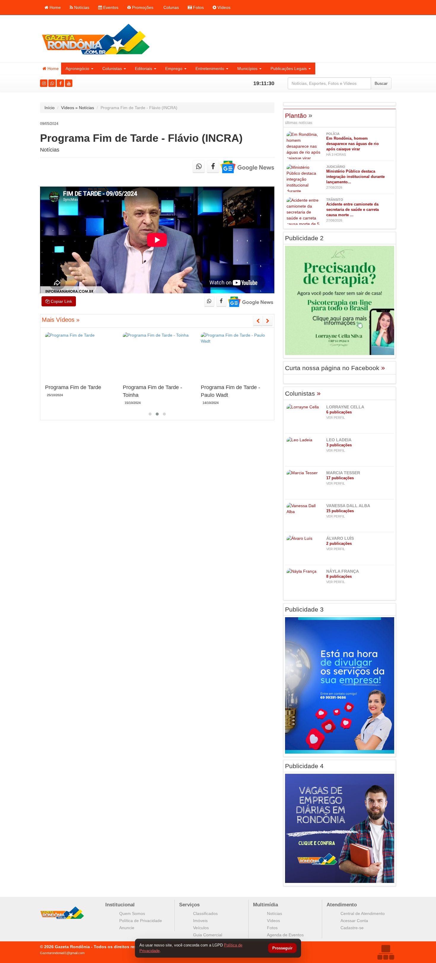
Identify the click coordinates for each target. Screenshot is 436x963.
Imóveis (200, 920)
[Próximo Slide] (268, 321)
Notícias (81, 7)
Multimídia (265, 905)
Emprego (173, 68)
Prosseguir (282, 948)
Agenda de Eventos (285, 934)
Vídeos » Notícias (77, 107)
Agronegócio (77, 68)
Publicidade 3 (304, 609)
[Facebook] (60, 83)
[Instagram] (43, 83)
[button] (150, 414)
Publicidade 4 (304, 766)
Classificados (205, 913)
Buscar (381, 83)
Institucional (120, 905)
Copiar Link (61, 301)
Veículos (201, 927)
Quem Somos (132, 913)
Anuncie (126, 927)
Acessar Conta (354, 920)
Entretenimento (209, 68)
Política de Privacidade (140, 920)
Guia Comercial (207, 934)
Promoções (142, 7)
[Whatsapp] (52, 83)
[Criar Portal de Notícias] (385, 952)
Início (49, 107)
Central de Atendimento (362, 913)
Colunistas (112, 68)
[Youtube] (68, 83)
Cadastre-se (352, 927)
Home (54, 7)
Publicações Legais (288, 68)
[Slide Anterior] (258, 321)
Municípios (247, 68)
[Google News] (247, 166)
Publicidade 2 (304, 238)
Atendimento (342, 905)
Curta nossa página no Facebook (335, 367)
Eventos (110, 7)
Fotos (198, 7)
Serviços (189, 905)
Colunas (170, 7)
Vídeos (223, 7)
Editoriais (143, 68)
